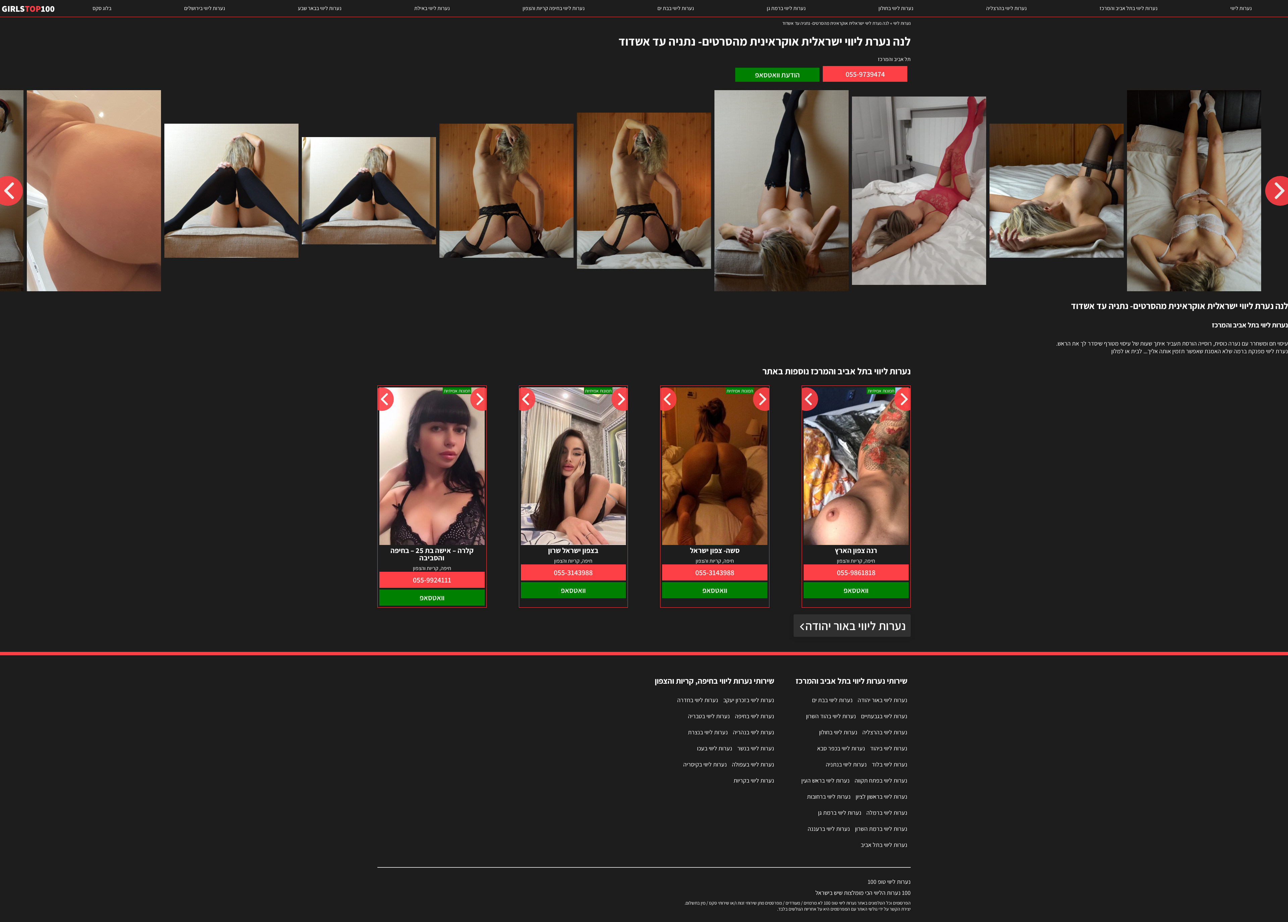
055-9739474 (865, 74)
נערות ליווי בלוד (889, 764)
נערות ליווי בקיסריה (705, 764)
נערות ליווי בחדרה (697, 700)
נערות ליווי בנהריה (753, 732)
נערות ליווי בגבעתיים (884, 716)
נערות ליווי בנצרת (708, 732)
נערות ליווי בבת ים (675, 8)
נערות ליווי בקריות (754, 780)
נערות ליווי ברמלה (886, 812)
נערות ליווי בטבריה (709, 716)
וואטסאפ (856, 590)
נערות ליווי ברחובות (829, 796)
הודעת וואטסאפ (777, 74)
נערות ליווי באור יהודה (855, 625)
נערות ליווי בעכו (714, 748)
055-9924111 (432, 580)
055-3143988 (714, 572)
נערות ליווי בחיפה (754, 716)
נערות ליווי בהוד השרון (831, 716)
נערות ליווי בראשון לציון (881, 796)
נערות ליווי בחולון (895, 8)
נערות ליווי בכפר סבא (841, 748)
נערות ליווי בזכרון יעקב (748, 700)
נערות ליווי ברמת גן (786, 8)
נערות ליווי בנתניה (846, 764)
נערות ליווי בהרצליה (1006, 8)
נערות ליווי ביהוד (888, 748)
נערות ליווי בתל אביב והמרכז (1128, 8)
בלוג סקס (102, 8)
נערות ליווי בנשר (755, 748)
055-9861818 (856, 572)
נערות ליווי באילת (432, 8)
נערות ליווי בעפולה (753, 764)
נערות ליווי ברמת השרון (881, 829)
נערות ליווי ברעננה (829, 829)
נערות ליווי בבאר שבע (319, 8)
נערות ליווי (1241, 8)
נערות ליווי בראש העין (825, 780)
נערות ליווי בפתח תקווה (881, 780)
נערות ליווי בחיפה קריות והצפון (554, 8)
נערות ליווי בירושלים (204, 8)
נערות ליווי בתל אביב (884, 845)
